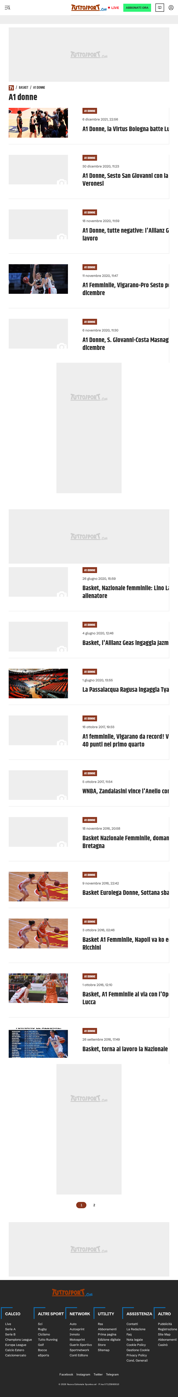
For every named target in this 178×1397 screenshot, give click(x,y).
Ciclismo (44, 1334)
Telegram (112, 1374)
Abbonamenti (107, 1329)
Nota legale (135, 1340)
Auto (73, 1324)
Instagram (83, 1374)
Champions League (18, 1340)
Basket (23, 87)
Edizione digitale (109, 1340)
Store (102, 1345)
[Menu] (7, 8)
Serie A (10, 1329)
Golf (41, 1345)
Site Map (164, 1334)
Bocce (42, 1350)
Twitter (98, 1374)
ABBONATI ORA (137, 7)
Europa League (15, 1345)
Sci (40, 1324)
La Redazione (136, 1329)
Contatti (132, 1324)
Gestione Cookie (138, 1350)
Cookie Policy (136, 1345)
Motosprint (77, 1340)
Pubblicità (165, 1324)
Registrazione (167, 1329)
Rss (100, 1324)
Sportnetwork (79, 1350)
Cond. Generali (137, 1360)
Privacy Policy (137, 1355)
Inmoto (75, 1334)
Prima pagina (107, 1334)
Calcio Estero (14, 1350)
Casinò (163, 1345)
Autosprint (77, 1329)
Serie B (10, 1334)
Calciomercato (15, 1355)
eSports (43, 1355)
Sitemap (103, 1350)
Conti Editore (79, 1355)
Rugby (42, 1329)
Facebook (66, 1374)
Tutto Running (48, 1340)
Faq (129, 1334)
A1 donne (89, 111)
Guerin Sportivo (81, 1345)
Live (115, 7)
